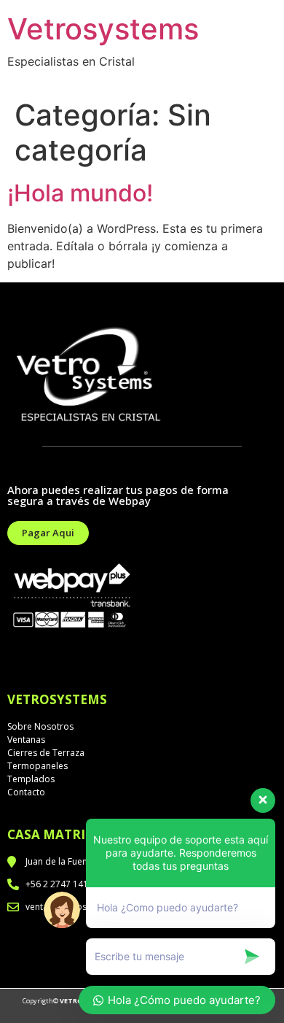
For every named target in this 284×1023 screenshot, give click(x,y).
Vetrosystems (103, 29)
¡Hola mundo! (80, 193)
